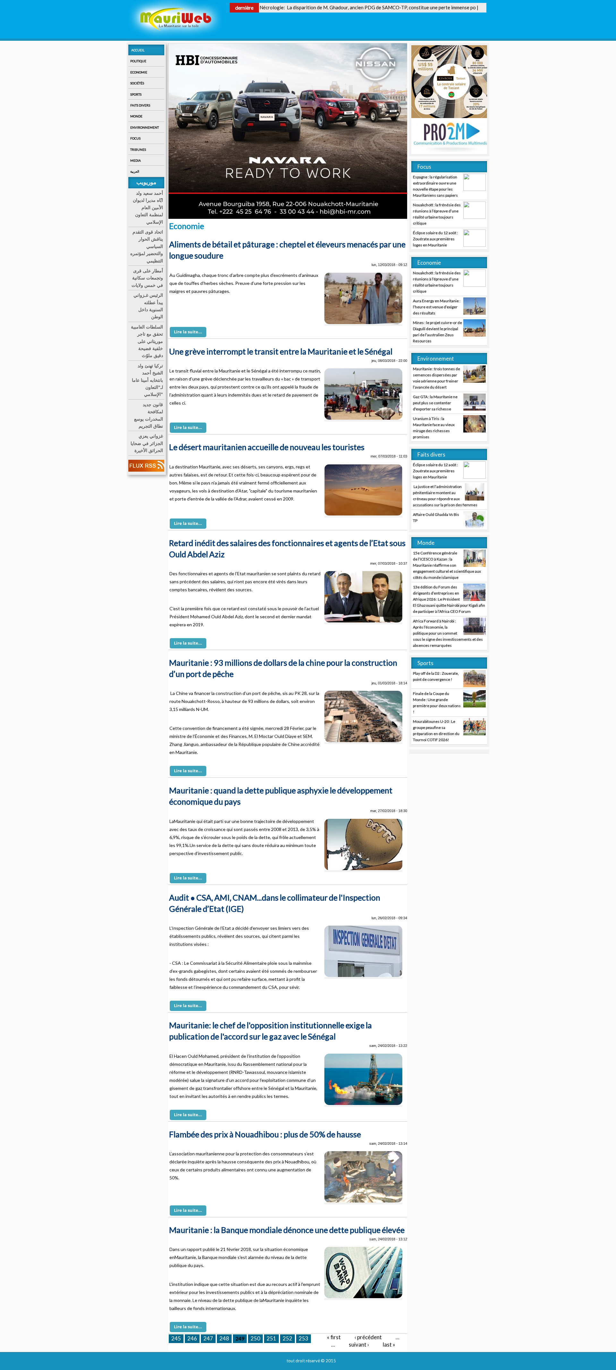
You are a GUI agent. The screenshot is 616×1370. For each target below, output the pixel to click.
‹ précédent (368, 1337)
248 (224, 1338)
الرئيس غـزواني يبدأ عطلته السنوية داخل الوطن (148, 306)
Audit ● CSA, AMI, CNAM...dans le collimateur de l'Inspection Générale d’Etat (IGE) (274, 903)
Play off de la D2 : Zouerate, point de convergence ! (436, 676)
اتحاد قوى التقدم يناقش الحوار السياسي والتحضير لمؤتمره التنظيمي (146, 246)
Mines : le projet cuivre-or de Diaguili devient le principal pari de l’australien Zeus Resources (437, 331)
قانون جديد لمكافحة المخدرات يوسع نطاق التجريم (148, 415)
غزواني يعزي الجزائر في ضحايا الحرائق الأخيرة (147, 443)
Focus (135, 138)
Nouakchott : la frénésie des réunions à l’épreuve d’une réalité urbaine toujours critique (437, 214)
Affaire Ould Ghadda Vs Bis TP (436, 517)
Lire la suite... (188, 332)
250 (255, 1338)
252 (287, 1338)
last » (389, 1344)
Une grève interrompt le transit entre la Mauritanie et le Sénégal (280, 351)
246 (192, 1338)
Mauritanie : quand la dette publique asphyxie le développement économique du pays (280, 795)
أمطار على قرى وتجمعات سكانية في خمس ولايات (147, 278)
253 (303, 1338)
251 (271, 1338)
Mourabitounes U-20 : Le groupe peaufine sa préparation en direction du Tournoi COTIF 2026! (436, 730)
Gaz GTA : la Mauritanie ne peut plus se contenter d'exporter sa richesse (435, 402)
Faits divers (140, 105)
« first (334, 1337)
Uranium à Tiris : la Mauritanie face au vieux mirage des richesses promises (434, 427)
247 (208, 1338)
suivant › (359, 1344)
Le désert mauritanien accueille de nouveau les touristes (266, 447)
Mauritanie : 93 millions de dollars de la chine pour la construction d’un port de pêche (283, 668)
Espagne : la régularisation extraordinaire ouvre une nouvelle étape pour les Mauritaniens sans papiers (435, 186)
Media (135, 160)
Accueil (137, 50)
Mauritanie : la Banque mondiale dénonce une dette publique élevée (287, 1230)
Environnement (144, 127)
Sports (135, 94)
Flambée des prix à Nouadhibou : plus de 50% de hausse (265, 1134)
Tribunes (138, 149)
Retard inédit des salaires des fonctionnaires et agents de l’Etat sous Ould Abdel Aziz (287, 548)
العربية (134, 171)
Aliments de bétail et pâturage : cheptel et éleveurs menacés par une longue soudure (287, 249)
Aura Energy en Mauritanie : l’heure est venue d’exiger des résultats (436, 306)
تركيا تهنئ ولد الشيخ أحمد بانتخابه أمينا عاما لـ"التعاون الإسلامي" (147, 380)
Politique (138, 61)
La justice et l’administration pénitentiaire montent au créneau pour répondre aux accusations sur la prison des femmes (445, 495)
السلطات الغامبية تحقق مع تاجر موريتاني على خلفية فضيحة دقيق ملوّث (147, 341)
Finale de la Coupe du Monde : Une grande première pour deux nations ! (437, 702)
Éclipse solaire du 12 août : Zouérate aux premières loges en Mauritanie (435, 238)
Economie (138, 72)
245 (176, 1338)
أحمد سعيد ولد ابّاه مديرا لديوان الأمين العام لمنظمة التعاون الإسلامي (148, 208)
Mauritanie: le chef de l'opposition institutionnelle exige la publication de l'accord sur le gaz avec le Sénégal (270, 1030)
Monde (136, 116)
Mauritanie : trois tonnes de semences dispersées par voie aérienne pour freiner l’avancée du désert (436, 378)
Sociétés (137, 83)
